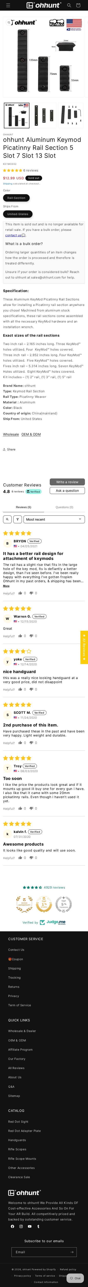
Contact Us (16, 949)
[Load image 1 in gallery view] (16, 115)
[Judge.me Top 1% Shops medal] (44, 904)
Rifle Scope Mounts (22, 1158)
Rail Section (18, 199)
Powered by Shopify (44, 1269)
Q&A (11, 1086)
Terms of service (45, 1275)
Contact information (46, 1282)
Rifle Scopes (17, 1149)
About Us (14, 1077)
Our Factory (17, 1058)
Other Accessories (21, 1168)
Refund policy (68, 1269)
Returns (13, 986)
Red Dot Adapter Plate (24, 1130)
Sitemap (14, 1096)
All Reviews (16, 1068)
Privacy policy (22, 1275)
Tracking (14, 977)
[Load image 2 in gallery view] (43, 115)
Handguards (17, 1140)
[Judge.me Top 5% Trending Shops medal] (63, 904)
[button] (8, 5)
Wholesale (11, 434)
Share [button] (11, 449)
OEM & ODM (31, 434)
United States (20, 215)
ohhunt (27, 1269)
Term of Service (19, 1005)
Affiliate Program (20, 1049)
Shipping (7, 183)
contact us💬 (15, 235)
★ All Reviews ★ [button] (84, 647)
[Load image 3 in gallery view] (70, 115)
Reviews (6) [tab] (23, 507)
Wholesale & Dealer (22, 1031)
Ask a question (67, 490)
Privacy (13, 996)
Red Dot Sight (18, 1121)
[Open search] (7, 519)
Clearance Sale (19, 1177)
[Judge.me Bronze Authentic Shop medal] (24, 904)
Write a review (67, 482)
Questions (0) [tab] (64, 507)
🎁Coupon (15, 959)
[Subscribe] (72, 1252)
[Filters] (17, 519)
